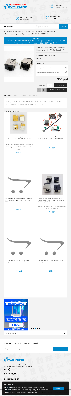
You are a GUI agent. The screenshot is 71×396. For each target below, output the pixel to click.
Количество (41, 85)
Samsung (51, 55)
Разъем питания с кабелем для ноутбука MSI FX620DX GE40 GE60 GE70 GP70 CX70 (18, 200)
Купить (60, 85)
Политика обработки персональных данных (23, 392)
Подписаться (60, 349)
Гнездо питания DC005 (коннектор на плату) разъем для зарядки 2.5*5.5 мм (50, 261)
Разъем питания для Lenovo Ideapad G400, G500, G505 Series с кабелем (17, 261)
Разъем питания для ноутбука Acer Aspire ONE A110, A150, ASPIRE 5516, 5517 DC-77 (19, 137)
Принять (58, 388)
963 (55, 19)
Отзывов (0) (33, 95)
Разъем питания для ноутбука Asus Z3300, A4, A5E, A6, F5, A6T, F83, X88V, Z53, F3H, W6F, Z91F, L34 (52, 200)
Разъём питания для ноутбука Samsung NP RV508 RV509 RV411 (26, 34)
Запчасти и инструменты (15, 31)
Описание (8, 95)
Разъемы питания (49, 31)
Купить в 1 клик (57, 90)
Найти (64, 26)
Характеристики (20, 95)
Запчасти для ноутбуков (33, 31)
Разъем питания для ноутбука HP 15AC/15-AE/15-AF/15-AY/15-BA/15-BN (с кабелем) (52, 137)
